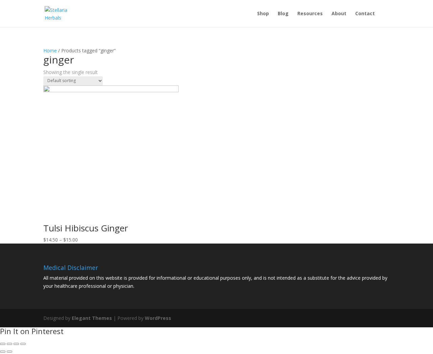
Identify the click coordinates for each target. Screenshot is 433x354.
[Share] (9, 344)
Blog (283, 14)
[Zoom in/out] (23, 344)
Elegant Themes (92, 318)
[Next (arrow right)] (9, 352)
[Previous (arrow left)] (2, 352)
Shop (263, 14)
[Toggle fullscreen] (16, 344)
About (339, 14)
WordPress (158, 318)
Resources (310, 14)
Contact (365, 14)
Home (50, 50)
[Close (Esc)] (2, 344)
